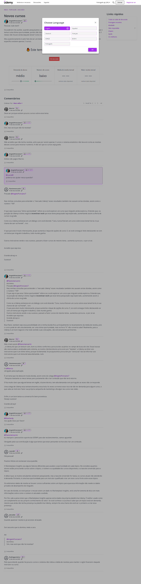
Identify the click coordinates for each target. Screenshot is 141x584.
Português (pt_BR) (103, 2)
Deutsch (48, 33)
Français (75, 33)
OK (92, 50)
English (47, 28)
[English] (8, 2)
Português (48, 44)
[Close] (95, 22)
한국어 (74, 39)
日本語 (47, 39)
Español (74, 28)
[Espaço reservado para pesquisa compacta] (113, 2)
